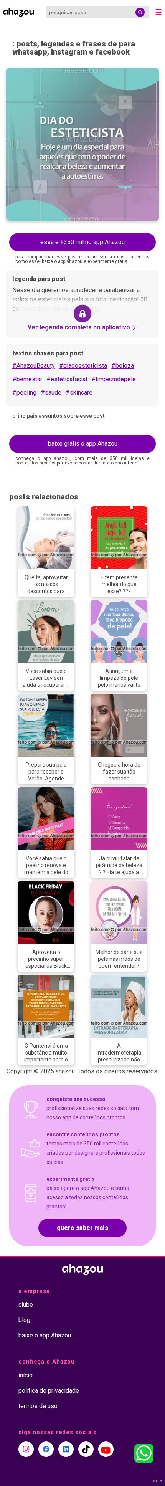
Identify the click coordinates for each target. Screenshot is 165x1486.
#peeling (24, 392)
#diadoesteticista (83, 365)
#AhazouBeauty (33, 365)
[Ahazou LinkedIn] (66, 1449)
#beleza (122, 365)
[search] (140, 12)
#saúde (51, 392)
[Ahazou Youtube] (106, 1449)
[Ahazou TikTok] (86, 1449)
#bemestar (27, 379)
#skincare (79, 392)
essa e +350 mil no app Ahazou (82, 242)
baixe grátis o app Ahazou (82, 443)
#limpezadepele (113, 379)
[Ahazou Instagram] (26, 1449)
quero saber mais (82, 1227)
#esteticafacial (66, 379)
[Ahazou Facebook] (46, 1449)
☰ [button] (158, 12)
